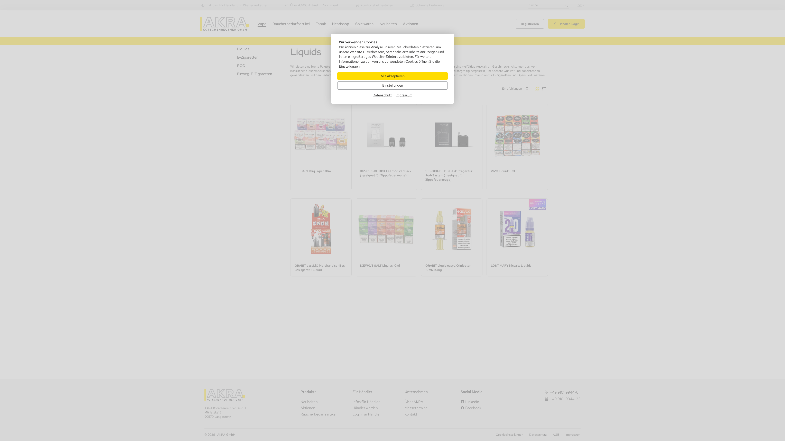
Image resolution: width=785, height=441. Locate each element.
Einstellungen (392, 85)
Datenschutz (382, 95)
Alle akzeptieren (393, 76)
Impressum (404, 95)
